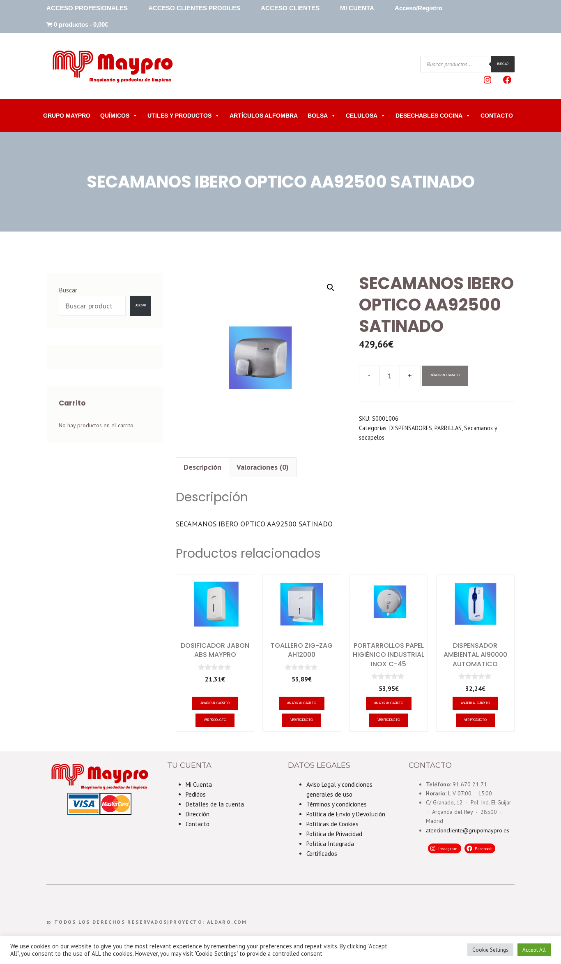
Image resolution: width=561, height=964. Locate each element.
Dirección (197, 814)
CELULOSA (361, 115)
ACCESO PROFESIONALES (87, 8)
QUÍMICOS (114, 115)
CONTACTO (497, 115)
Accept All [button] (534, 949)
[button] (330, 287)
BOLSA (318, 115)
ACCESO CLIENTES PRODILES (194, 8)
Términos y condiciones (336, 804)
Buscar (502, 64)
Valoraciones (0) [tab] (263, 467)
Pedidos (196, 794)
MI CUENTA (357, 8)
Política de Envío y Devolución (345, 814)
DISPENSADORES (410, 428)
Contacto (197, 824)
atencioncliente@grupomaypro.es (467, 830)
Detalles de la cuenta (215, 804)
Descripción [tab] (202, 467)
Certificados (321, 853)
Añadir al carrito (445, 375)
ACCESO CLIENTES (290, 8)
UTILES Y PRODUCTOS (179, 115)
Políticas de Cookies (332, 824)
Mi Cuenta (199, 784)
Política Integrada (330, 844)
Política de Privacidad (334, 834)
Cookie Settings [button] (490, 949)
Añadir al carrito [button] (215, 703)
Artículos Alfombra (264, 115)
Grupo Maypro (66, 115)
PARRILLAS (448, 428)
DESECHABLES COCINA (428, 115)
